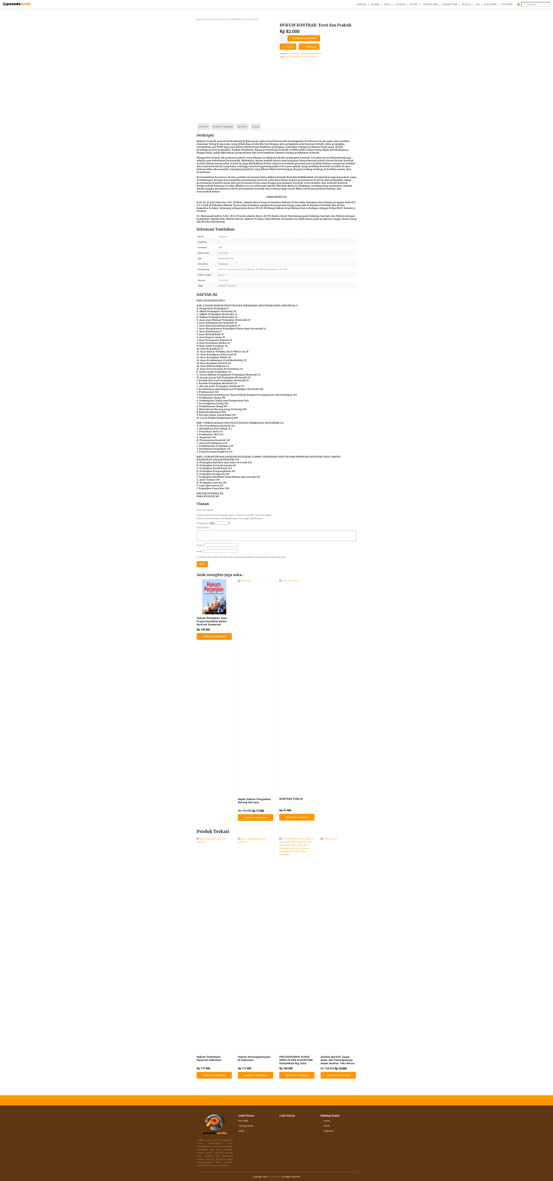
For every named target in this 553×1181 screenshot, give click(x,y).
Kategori (401, 4)
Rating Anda (203, 523)
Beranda (361, 4)
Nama (200, 545)
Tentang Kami (430, 4)
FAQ (478, 4)
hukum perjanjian (307, 56)
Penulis (326, 1125)
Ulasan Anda (203, 527)
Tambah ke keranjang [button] (214, 636)
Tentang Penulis (245, 1125)
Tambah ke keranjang (304, 38)
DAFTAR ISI (242, 126)
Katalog (466, 4)
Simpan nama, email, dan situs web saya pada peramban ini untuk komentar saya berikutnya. (242, 557)
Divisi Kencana (212, 19)
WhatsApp (311, 46)
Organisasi (329, 1130)
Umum (327, 1120)
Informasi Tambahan (223, 126)
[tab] (203, 127)
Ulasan (255, 126)
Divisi (386, 4)
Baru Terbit (294, 53)
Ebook (289, 46)
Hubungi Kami (449, 4)
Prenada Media (275, 1176)
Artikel (414, 4)
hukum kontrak (291, 56)
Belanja (375, 4)
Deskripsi (203, 126)
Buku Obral (490, 4)
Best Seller (243, 1120)
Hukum (222, 19)
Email (200, 551)
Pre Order (507, 4)
